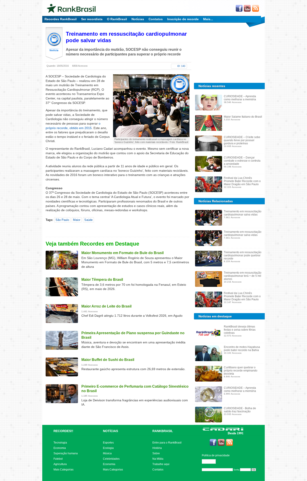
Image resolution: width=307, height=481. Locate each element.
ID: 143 (181, 66)
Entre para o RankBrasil (167, 442)
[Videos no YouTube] (247, 8)
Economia (59, 448)
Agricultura (60, 464)
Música (107, 453)
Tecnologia (60, 442)
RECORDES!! (63, 431)
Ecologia (108, 448)
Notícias (137, 19)
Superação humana (65, 453)
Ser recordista (91, 19)
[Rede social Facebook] (239, 8)
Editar (211, 461)
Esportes (108, 442)
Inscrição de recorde (183, 19)
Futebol (58, 458)
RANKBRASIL (162, 431)
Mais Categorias (63, 469)
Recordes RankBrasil (60, 19)
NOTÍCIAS (110, 431)
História (157, 448)
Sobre (156, 453)
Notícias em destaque (215, 316)
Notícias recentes (211, 86)
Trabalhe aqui (160, 464)
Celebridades (111, 458)
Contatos (156, 19)
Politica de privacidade (216, 455)
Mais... (208, 19)
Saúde (88, 220)
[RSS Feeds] (256, 8)
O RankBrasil (117, 19)
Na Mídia (157, 458)
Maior (76, 220)
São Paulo (62, 220)
